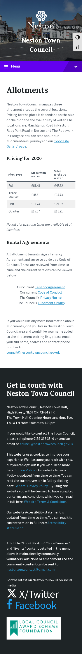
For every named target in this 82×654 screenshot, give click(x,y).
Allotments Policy (51, 303)
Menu (15, 66)
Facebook (35, 605)
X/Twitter (38, 594)
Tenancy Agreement (50, 287)
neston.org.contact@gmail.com (31, 569)
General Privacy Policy (31, 486)
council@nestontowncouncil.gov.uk (33, 352)
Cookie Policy (25, 470)
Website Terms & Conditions (45, 501)
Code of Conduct (50, 292)
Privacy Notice (51, 297)
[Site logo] (41, 31)
